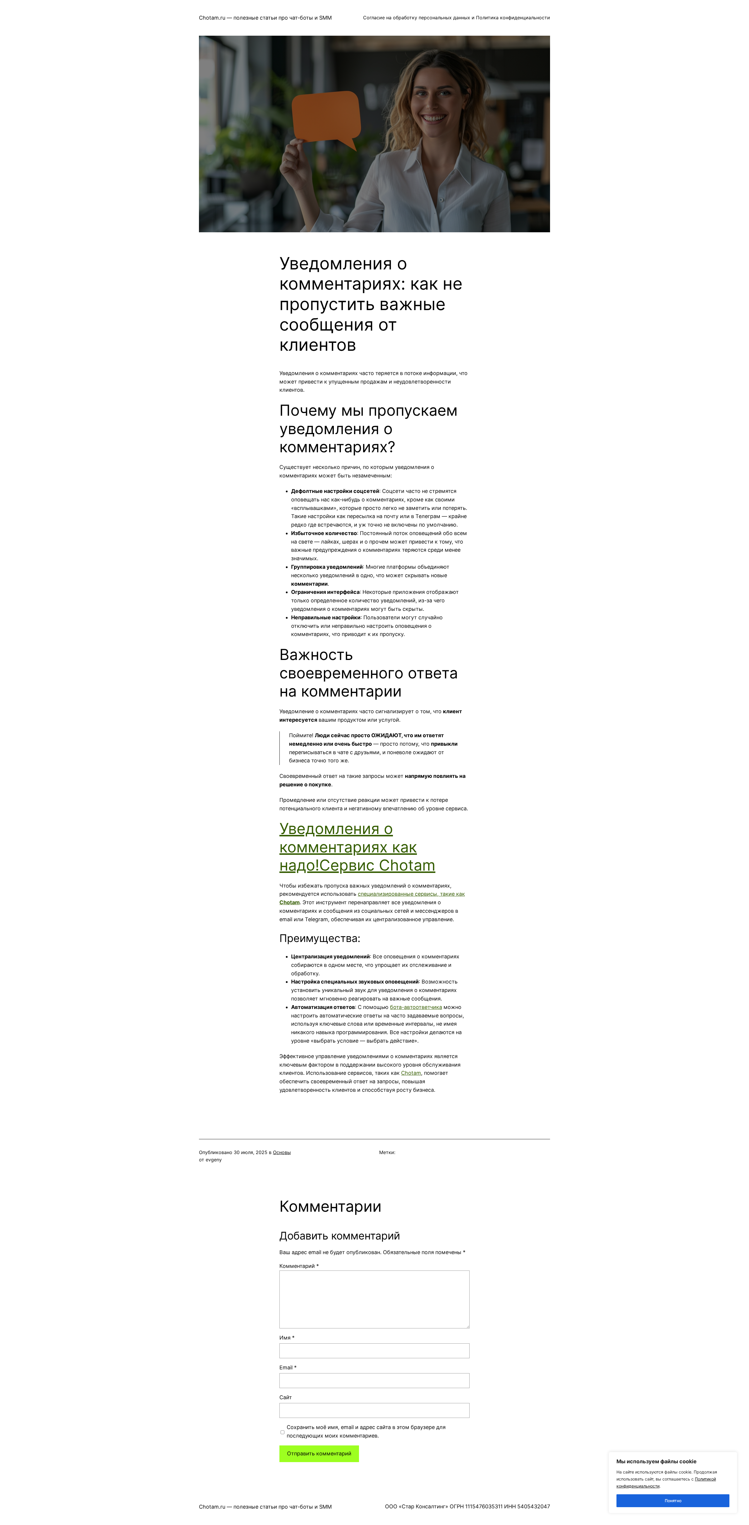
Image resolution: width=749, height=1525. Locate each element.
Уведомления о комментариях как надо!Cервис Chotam (357, 846)
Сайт (285, 1397)
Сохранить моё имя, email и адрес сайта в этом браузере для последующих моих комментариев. (366, 1431)
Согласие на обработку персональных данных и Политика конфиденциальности (456, 17)
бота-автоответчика (416, 1007)
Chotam (411, 1073)
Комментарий (299, 1266)
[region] (673, 1482)
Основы (282, 1152)
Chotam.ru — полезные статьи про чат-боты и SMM (265, 18)
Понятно (673, 1500)
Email (288, 1367)
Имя (287, 1338)
